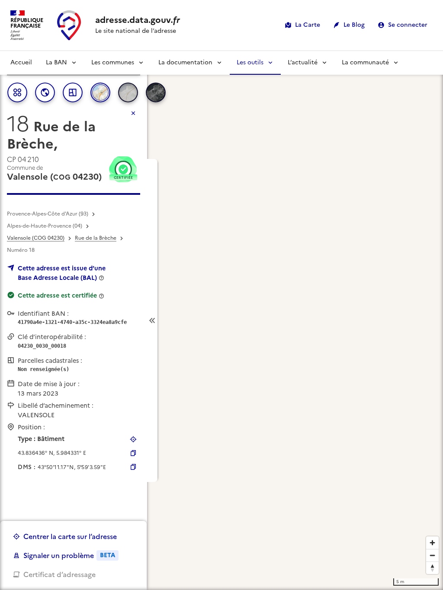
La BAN (56, 62)
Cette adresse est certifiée (57, 295)
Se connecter (407, 24)
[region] (221, 320)
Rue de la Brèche (95, 238)
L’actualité (303, 62)
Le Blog (354, 24)
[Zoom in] (432, 542)
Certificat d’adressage (59, 574)
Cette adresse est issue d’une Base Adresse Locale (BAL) (62, 272)
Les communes (112, 62)
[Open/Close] (152, 320)
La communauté (365, 62)
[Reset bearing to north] (432, 567)
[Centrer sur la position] (133, 439)
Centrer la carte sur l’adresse (70, 536)
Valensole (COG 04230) (35, 238)
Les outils (250, 62)
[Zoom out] (432, 555)
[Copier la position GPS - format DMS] (133, 467)
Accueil (21, 62)
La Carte (307, 24)
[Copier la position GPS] (133, 453)
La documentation (185, 62)
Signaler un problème (69, 555)
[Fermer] (133, 113)
